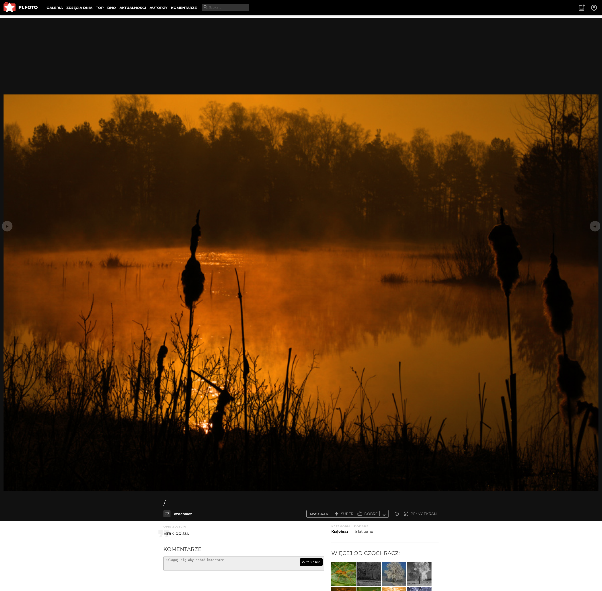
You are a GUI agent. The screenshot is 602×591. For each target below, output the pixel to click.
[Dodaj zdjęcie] (581, 7)
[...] (343, 574)
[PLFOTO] (20, 7)
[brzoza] (419, 574)
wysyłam (311, 562)
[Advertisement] (301, 50)
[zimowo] (394, 574)
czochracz (183, 514)
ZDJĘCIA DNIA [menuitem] (79, 7)
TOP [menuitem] (100, 7)
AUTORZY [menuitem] (158, 7)
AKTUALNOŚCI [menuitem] (132, 7)
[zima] (368, 574)
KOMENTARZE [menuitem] (184, 7)
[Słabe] (384, 513)
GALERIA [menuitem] (55, 7)
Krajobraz (339, 531)
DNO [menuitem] (111, 7)
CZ (167, 514)
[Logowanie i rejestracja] (594, 7)
